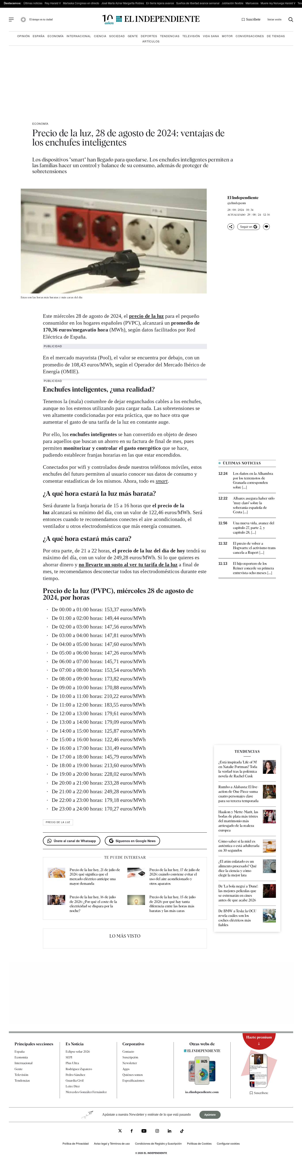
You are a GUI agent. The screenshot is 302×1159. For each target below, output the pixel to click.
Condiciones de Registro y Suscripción (158, 1143)
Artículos (151, 41)
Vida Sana (211, 36)
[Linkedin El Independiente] (169, 1131)
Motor (227, 36)
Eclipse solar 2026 (78, 1051)
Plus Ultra (72, 1063)
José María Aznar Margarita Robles (122, 3)
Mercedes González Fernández (86, 1092)
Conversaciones (250, 36)
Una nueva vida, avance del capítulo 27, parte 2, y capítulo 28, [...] (253, 527)
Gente (133, 36)
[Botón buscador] (291, 19)
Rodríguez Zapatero (79, 1069)
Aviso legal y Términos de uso (112, 1143)
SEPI (69, 1057)
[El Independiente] (151, 19)
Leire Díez (73, 1086)
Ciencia (100, 36)
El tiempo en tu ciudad (41, 19)
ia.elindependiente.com (202, 1092)
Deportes (149, 36)
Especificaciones (133, 1080)
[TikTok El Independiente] (182, 1132)
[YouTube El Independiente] (144, 1131)
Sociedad (117, 36)
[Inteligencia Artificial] (202, 1083)
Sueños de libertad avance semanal (198, 3)
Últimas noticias (32, 3)
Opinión (23, 36)
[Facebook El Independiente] (132, 1131)
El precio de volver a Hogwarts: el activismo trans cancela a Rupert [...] (254, 548)
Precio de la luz (58, 822)
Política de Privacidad (76, 1143)
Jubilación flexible (232, 3)
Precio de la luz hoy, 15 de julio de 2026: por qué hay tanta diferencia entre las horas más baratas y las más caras (172, 904)
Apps (126, 1069)
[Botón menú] (11, 20)
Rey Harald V (53, 3)
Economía (56, 36)
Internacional (79, 36)
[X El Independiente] (120, 1131)
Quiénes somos (132, 1075)
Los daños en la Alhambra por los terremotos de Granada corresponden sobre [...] (253, 480)
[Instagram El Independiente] (157, 1131)
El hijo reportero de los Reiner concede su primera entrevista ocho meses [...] (253, 568)
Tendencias (170, 36)
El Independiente (242, 198)
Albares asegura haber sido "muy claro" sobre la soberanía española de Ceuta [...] (253, 505)
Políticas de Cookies (199, 1143)
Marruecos (252, 3)
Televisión (191, 36)
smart (162, 481)
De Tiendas (276, 36)
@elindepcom (236, 203)
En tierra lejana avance (160, 3)
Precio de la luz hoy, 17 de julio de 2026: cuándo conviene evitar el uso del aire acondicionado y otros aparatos (174, 877)
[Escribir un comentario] (266, 226)
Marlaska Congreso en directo (81, 3)
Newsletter (129, 1063)
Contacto (128, 1051)
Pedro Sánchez (75, 1075)
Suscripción (130, 1057)
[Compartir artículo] (230, 226)
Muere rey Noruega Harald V (278, 3)
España (39, 36)
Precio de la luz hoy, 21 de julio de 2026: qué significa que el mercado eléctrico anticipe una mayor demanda (95, 877)
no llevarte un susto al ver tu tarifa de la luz (128, 564)
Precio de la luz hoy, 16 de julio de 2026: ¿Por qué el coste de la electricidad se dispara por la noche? (93, 904)
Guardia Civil (75, 1080)
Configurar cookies (228, 1143)
